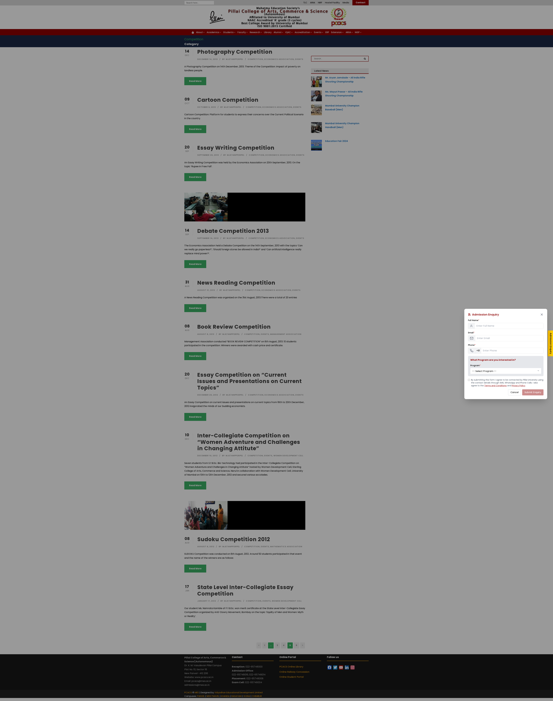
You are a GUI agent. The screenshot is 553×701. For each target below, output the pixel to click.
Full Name (473, 320)
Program (475, 365)
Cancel (515, 392)
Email (471, 332)
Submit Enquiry (532, 392)
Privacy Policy (518, 385)
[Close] (541, 314)
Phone (472, 345)
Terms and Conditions (495, 385)
